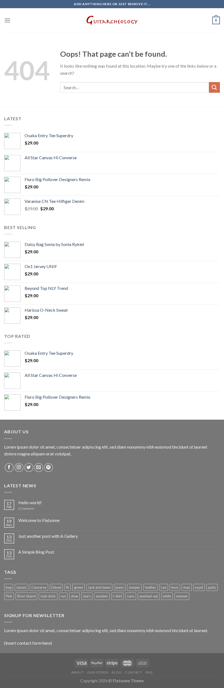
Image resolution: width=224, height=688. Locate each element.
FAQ (149, 672)
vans (130, 596)
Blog (117, 672)
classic (21, 587)
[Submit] (214, 87)
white (167, 596)
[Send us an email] (38, 467)
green (78, 587)
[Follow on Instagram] (18, 467)
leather (150, 587)
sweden (102, 596)
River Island (26, 596)
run (63, 596)
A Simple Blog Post (36, 551)
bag (8, 587)
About (77, 672)
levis (174, 587)
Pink (9, 596)
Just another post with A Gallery (48, 536)
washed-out (148, 596)
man (186, 587)
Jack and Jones (99, 587)
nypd (199, 587)
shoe (74, 596)
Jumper (134, 587)
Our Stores (97, 672)
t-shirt (117, 596)
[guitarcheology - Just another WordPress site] (112, 20)
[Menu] (7, 20)
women (182, 596)
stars (87, 596)
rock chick (48, 596)
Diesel (56, 587)
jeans (120, 587)
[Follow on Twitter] (28, 467)
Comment (26, 508)
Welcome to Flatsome (39, 520)
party (212, 587)
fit (67, 587)
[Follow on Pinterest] (48, 467)
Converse (38, 587)
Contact (133, 672)
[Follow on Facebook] (9, 467)
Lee (163, 587)
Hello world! (30, 502)
